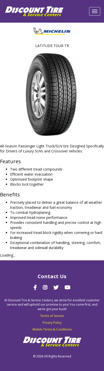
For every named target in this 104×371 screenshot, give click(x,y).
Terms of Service (52, 316)
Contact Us (52, 276)
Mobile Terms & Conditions (52, 329)
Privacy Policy (52, 322)
